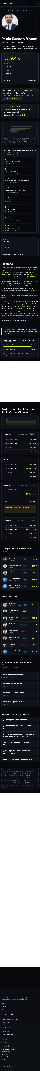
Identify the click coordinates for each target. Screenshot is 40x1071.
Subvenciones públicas (8, 1034)
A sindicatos (5, 1037)
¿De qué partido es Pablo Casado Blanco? (16, 743)
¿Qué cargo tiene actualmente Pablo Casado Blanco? (17, 752)
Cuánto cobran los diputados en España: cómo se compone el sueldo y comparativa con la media (20, 331)
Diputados (11, 10)
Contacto (4, 1059)
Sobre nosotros (5, 1051)
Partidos (3, 1009)
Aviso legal (4, 1054)
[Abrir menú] (37, 3)
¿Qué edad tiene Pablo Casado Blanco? (18, 759)
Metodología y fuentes (8, 1049)
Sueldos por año (6, 1025)
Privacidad (4, 1057)
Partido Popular (17, 43)
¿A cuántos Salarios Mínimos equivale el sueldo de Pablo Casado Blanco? (18, 735)
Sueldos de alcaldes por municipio (11, 1019)
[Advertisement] (20, 381)
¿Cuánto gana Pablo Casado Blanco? (17, 720)
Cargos (3, 1006)
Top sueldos (5, 1022)
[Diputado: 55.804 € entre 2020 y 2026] (23, 423)
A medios (4, 1039)
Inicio (3, 10)
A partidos (4, 1042)
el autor (28, 782)
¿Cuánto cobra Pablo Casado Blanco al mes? (18, 727)
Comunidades (5, 1012)
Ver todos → (5, 552)
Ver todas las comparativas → (12, 668)
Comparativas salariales (8, 1014)
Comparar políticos (7, 1027)
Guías (3, 1017)
